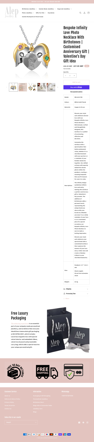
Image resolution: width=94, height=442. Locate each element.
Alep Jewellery (44, 437)
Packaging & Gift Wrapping (41, 396)
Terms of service (10, 405)
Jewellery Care (37, 408)
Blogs (35, 412)
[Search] (80, 13)
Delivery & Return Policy (12, 399)
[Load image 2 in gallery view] (23, 87)
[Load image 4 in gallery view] (41, 87)
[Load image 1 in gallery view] (13, 87)
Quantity (66, 72)
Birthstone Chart (38, 402)
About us (7, 396)
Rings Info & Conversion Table (42, 405)
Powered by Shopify (52, 437)
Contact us (8, 408)
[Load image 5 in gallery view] (51, 87)
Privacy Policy (9, 402)
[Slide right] (58, 87)
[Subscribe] (36, 422)
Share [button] (67, 298)
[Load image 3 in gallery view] (32, 87)
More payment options (76, 91)
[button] (29, 9)
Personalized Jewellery (40, 399)
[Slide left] (7, 87)
